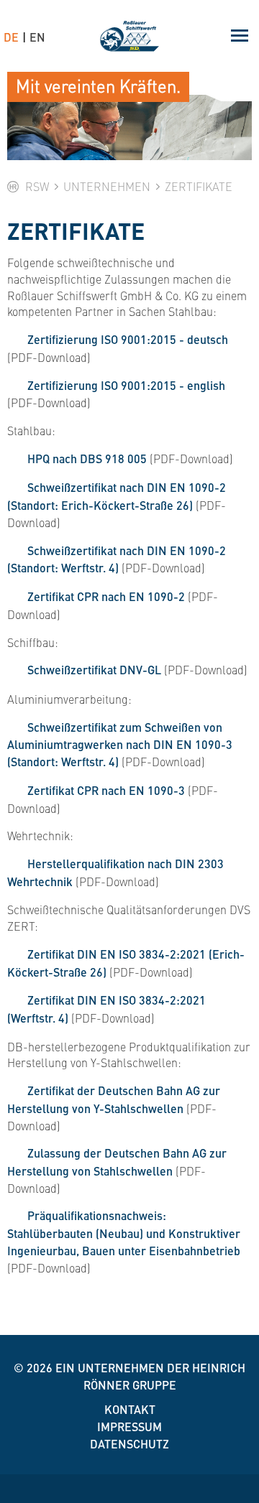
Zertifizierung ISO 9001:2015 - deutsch (127, 339)
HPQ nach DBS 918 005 (87, 458)
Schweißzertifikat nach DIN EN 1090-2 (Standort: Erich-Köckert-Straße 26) (116, 496)
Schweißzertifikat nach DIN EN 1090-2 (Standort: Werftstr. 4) (116, 559)
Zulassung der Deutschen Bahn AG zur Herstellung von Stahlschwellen (117, 1162)
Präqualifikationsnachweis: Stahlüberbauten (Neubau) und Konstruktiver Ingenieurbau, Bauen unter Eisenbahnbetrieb (123, 1232)
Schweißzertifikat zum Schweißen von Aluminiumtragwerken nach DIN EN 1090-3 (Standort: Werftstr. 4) (119, 744)
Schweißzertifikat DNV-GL (94, 669)
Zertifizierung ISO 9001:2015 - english (126, 385)
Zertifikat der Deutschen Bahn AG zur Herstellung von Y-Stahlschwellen (113, 1099)
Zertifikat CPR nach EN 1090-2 (106, 596)
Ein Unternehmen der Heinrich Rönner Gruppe (150, 1376)
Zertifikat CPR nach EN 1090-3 (106, 790)
